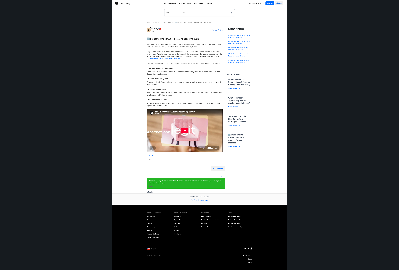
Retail (150, 160)
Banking (177, 230)
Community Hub (205, 3)
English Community (255, 3)
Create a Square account (210, 220)
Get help (204, 223)
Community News (153, 237)
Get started (151, 216)
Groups (149, 230)
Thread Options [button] (217, 30)
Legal (250, 259)
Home (149, 22)
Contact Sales (206, 227)
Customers (177, 223)
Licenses (249, 262)
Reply (151, 186)
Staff (175, 227)
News (195, 3)
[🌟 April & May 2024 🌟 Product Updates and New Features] (217, 176)
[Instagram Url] (251, 249)
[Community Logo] (117, 3)
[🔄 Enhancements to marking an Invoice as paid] (221, 176)
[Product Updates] (146, 175)
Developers (178, 234)
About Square (206, 216)
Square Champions (234, 216)
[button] (213, 168)
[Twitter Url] (245, 249)
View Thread (233, 88)
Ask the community (234, 223)
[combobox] (207, 12)
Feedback (172, 3)
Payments (177, 220)
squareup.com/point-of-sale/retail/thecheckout (163, 59)
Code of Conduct (234, 220)
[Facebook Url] (248, 249)
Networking (151, 227)
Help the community (235, 227)
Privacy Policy (247, 255)
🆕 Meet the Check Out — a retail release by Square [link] (194, 22)
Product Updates (166, 22)
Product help (151, 220)
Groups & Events (184, 3)
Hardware (177, 216)
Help (164, 3)
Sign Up (270, 3)
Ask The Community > (199, 200)
